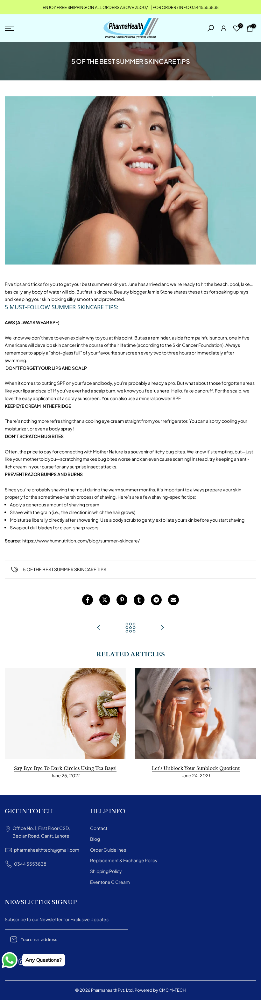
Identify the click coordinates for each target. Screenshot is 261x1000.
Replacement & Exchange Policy (124, 860)
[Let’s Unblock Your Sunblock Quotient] (99, 628)
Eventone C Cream (110, 882)
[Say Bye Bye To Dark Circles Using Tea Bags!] (162, 628)
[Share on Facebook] (87, 599)
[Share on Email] (173, 599)
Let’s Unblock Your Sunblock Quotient (196, 768)
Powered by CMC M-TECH (160, 990)
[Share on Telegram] (156, 599)
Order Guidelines (108, 850)
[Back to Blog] (130, 628)
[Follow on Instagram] (21, 961)
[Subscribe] (116, 939)
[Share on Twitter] (104, 599)
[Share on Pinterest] (121, 599)
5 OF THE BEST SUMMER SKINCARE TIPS (64, 569)
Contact (98, 828)
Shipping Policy (106, 871)
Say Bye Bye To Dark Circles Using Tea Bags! (65, 768)
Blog (95, 839)
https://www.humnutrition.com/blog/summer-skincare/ (81, 540)
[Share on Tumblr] (139, 599)
